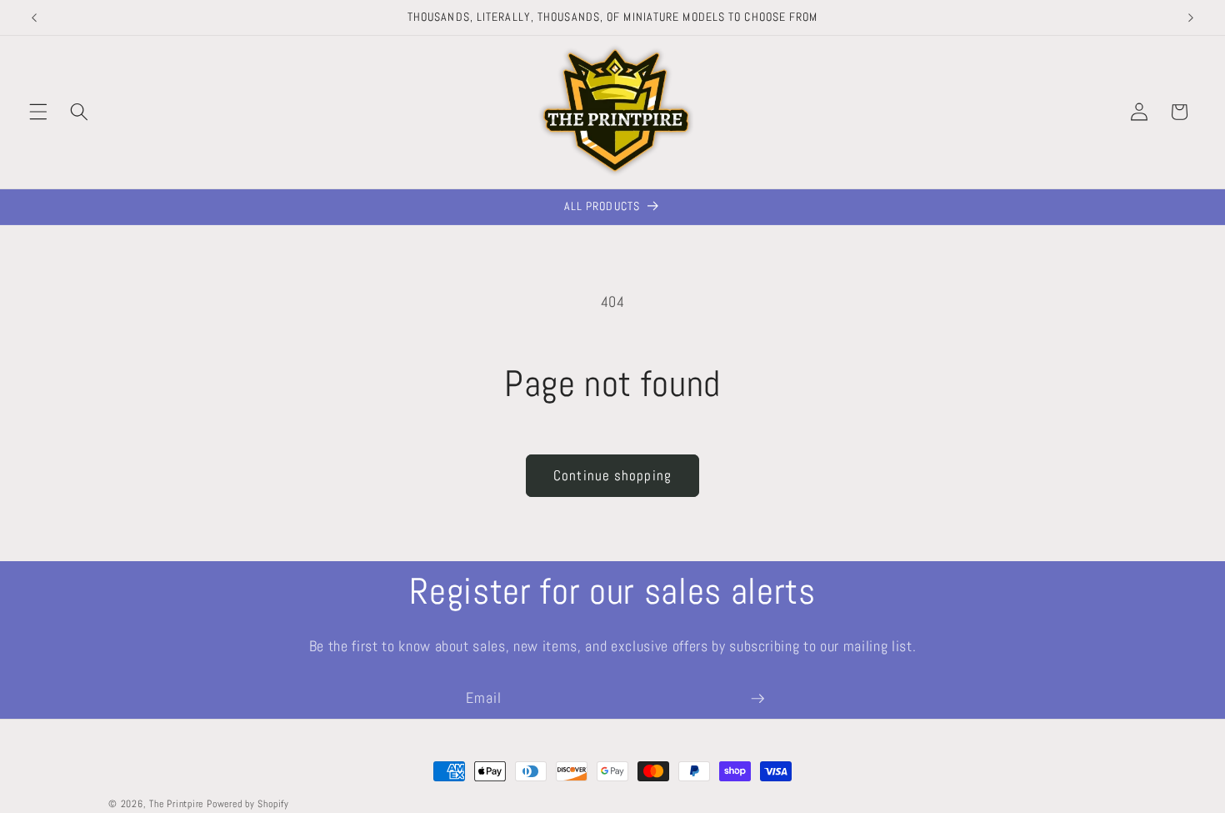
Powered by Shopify (248, 803)
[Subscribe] (758, 699)
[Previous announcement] (34, 17)
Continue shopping (612, 475)
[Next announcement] (1190, 17)
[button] (38, 112)
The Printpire (176, 803)
